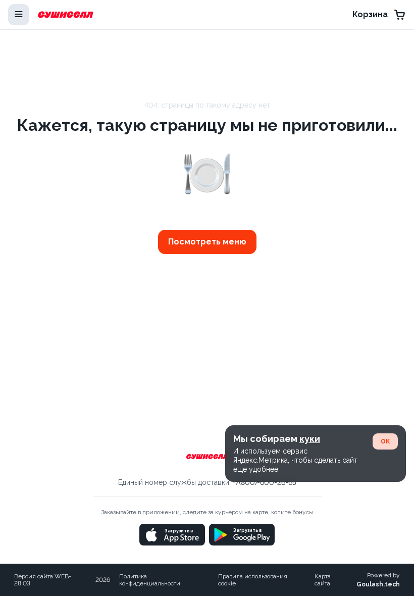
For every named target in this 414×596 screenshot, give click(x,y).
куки (309, 438)
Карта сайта (323, 580)
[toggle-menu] (18, 14)
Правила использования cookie (252, 580)
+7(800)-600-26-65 (264, 482)
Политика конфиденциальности (149, 580)
